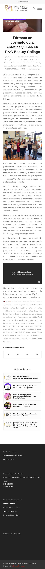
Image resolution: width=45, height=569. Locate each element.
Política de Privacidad (18, 566)
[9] (22, 25)
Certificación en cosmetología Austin (17, 311)
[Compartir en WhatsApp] (17, 354)
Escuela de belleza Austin (32, 63)
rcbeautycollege (34, 69)
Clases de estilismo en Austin (25, 314)
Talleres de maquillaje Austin (13, 338)
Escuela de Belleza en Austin (13, 66)
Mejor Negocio (8, 459)
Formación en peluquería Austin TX (28, 335)
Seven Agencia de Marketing (13, 455)
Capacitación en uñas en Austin (28, 308)
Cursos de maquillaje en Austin (21, 320)
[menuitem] (32, 8)
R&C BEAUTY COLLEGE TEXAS (15, 69)
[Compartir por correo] (27, 354)
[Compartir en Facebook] (8, 354)
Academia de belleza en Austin (23, 302)
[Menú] (38, 8)
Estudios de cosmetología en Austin (16, 332)
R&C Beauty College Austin (32, 66)
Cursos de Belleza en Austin (13, 63)
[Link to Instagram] (37, 354)
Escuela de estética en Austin (20, 326)
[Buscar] (32, 8)
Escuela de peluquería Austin (30, 329)
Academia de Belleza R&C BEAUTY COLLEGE (25, 60)
